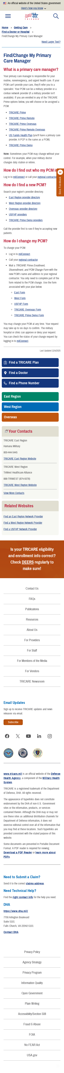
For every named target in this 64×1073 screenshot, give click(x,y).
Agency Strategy (32, 962)
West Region (13, 407)
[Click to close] (60, 172)
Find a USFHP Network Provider (20, 529)
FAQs (32, 599)
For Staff (32, 651)
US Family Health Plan (20, 135)
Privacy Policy (32, 952)
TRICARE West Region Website (20, 485)
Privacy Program (32, 973)
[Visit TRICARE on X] (17, 736)
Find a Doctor (18, 373)
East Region (12, 396)
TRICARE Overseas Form (27, 309)
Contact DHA (11, 932)
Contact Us (32, 589)
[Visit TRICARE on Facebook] (7, 736)
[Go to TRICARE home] (32, 16)
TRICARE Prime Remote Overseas (27, 129)
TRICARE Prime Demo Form (29, 315)
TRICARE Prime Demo (21, 145)
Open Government (32, 993)
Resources (32, 620)
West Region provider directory (25, 203)
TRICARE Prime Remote (21, 118)
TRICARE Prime (17, 112)
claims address (35, 883)
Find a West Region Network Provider (23, 523)
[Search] (56, 16)
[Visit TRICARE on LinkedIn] (39, 736)
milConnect (19, 177)
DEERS (28, 562)
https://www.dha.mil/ (16, 911)
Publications (32, 609)
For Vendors (32, 671)
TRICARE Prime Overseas (22, 124)
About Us (32, 630)
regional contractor (47, 177)
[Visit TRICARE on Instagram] (49, 736)
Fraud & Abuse (32, 1024)
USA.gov (32, 1055)
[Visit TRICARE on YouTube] (28, 736)
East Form (19, 292)
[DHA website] (37, 757)
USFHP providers (18, 214)
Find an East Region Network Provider (23, 516)
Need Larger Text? (51, 42)
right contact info (23, 897)
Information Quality (32, 983)
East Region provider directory (24, 197)
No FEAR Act (32, 1045)
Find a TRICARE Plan (24, 362)
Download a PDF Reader (18, 852)
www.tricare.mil (13, 774)
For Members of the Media (32, 661)
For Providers (32, 640)
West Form (20, 298)
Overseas (10, 417)
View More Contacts (14, 493)
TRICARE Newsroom (32, 681)
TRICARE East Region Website (20, 458)
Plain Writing (32, 1004)
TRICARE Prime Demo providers (26, 220)
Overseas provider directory (23, 209)
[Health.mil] (23, 757)
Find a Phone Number (24, 383)
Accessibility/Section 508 (32, 1014)
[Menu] (8, 16)
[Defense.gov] (8, 757)
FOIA (32, 1035)
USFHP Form (21, 304)
